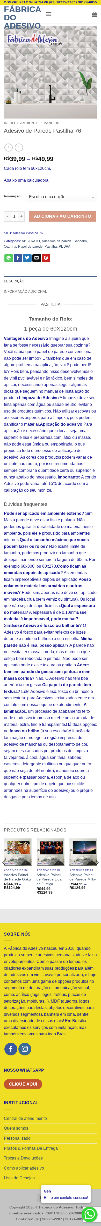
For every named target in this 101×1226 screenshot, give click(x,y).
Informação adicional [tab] (25, 291)
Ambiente (29, 123)
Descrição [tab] (14, 281)
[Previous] (4, 873)
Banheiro (53, 123)
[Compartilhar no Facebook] (18, 258)
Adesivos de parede (56, 241)
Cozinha (10, 246)
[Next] (97, 873)
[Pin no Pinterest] (46, 258)
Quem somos (16, 1128)
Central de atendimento (25, 1118)
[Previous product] (19, 148)
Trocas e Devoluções (23, 1158)
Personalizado (17, 1138)
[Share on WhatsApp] (8, 258)
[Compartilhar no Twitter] (27, 258)
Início (9, 123)
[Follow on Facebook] (10, 1049)
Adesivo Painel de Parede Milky (82, 877)
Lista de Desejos (19, 1178)
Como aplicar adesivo (24, 1168)
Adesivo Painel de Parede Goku (17, 877)
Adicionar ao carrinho (62, 216)
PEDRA (64, 246)
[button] (49, 14)
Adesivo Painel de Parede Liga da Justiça (49, 879)
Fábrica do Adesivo (22, 17)
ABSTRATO (31, 241)
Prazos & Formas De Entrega (31, 1148)
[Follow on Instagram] (24, 1049)
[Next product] (8, 148)
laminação (12, 196)
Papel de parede (30, 246)
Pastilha (51, 246)
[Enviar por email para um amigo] (36, 258)
